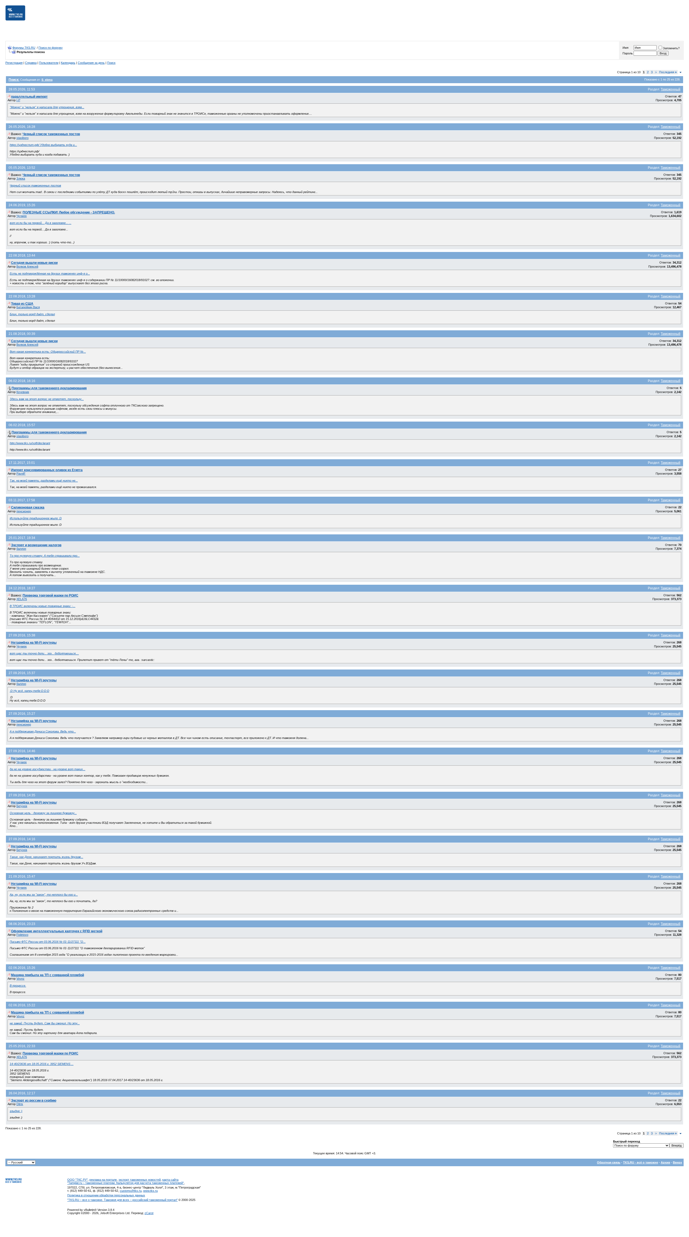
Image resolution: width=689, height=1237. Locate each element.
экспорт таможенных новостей (139, 1179)
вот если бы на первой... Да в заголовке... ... (40, 223)
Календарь (68, 62)
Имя (625, 47)
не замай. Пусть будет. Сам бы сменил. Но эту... (45, 1023)
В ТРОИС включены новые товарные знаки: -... (42, 606)
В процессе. (18, 985)
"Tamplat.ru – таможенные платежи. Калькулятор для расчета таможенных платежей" (125, 1183)
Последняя (668, 72)
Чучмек (21, 216)
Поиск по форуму (50, 47)
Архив (665, 1162)
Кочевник (22, 392)
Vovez (20, 978)
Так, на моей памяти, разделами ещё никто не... (44, 480)
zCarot (149, 1213)
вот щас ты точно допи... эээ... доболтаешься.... (44, 653)
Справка (31, 62)
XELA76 (21, 599)
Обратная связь (608, 1162)
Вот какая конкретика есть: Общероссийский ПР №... (48, 351)
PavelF (21, 473)
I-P (18, 100)
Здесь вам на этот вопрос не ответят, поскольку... (47, 399)
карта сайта (170, 1179)
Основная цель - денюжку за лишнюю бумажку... (43, 813)
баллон (21, 548)
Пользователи (48, 62)
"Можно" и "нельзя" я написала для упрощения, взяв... (47, 107)
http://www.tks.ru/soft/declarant (30, 443)
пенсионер (23, 511)
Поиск (111, 62)
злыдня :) (16, 1111)
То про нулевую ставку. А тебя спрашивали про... (45, 555)
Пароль (628, 53)
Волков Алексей (27, 266)
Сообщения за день (91, 62)
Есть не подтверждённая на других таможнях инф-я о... (50, 273)
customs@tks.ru (131, 1190)
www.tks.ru (150, 1190)
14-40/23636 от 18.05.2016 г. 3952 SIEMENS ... (41, 1064)
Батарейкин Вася (28, 307)
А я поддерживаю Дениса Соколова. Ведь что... (43, 731)
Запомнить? (671, 48)
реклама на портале (103, 1179)
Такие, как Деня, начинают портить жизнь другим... (46, 856)
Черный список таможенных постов (35, 185)
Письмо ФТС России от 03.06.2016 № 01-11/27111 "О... (48, 941)
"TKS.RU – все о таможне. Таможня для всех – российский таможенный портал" (122, 1199)
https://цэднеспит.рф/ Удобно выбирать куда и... (43, 144)
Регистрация (14, 62)
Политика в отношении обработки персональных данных (106, 1195)
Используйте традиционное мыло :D (36, 518)
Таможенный (670, 89)
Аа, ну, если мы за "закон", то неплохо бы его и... (44, 894)
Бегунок (21, 806)
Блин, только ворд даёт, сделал (32, 314)
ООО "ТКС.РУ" (77, 1179)
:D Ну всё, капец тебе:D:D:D (29, 690)
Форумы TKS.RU (23, 47)
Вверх (677, 1162)
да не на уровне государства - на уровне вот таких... (47, 769)
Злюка (20, 178)
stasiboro (22, 137)
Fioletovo (22, 934)
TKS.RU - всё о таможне (640, 1162)
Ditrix (19, 1104)
